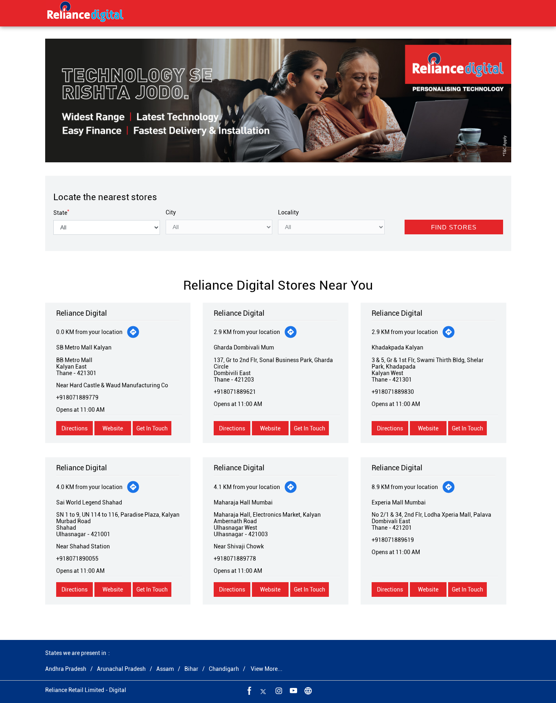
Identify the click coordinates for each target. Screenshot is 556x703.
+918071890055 (77, 558)
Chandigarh (224, 669)
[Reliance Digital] (85, 13)
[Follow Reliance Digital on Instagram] (278, 690)
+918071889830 (393, 392)
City (171, 212)
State (61, 213)
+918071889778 (235, 558)
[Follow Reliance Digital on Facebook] (249, 690)
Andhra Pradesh (65, 669)
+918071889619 (393, 540)
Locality (288, 212)
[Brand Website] (307, 690)
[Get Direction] (133, 331)
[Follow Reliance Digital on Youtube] (293, 690)
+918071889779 (77, 397)
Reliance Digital (81, 313)
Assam (165, 669)
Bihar (191, 669)
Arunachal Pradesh (121, 669)
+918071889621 (235, 392)
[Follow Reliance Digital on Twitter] (263, 690)
